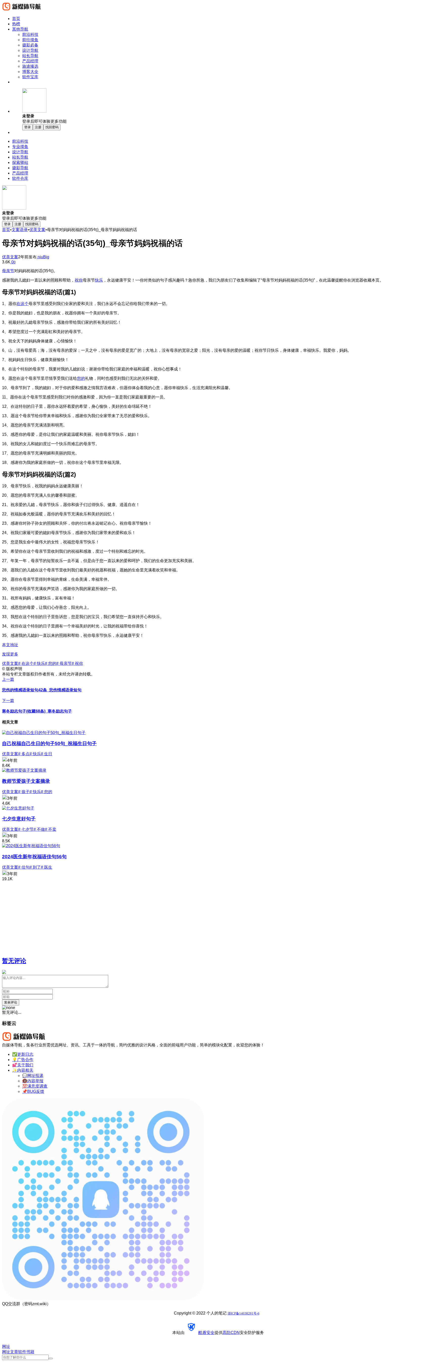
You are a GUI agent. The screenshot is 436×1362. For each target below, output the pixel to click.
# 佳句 (24, 867)
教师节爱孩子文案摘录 (26, 781)
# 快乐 (39, 663)
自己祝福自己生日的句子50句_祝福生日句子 (49, 743)
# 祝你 (77, 663)
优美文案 (37, 230)
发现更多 (10, 654)
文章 (14, 1352)
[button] (228, 106)
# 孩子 (24, 792)
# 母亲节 (64, 663)
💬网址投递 (32, 1075)
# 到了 (35, 867)
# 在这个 (26, 663)
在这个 (22, 303)
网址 (6, 1352)
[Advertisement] (153, 916)
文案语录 (20, 230)
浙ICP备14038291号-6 (243, 1313)
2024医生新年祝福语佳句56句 (34, 856)
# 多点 (24, 754)
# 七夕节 (26, 829)
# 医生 (46, 867)
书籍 (30, 1352)
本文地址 (10, 645)
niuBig (43, 257)
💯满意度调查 (34, 1086)
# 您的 (50, 663)
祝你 (79, 280)
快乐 (99, 280)
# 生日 (46, 754)
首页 (6, 230)
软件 (22, 1352)
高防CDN (231, 1332)
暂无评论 (14, 960)
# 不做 (39, 829)
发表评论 (10, 1002)
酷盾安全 (206, 1332)
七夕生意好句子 (19, 818)
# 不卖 (50, 829)
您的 (81, 378)
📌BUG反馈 (33, 1091)
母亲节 (8, 271)
